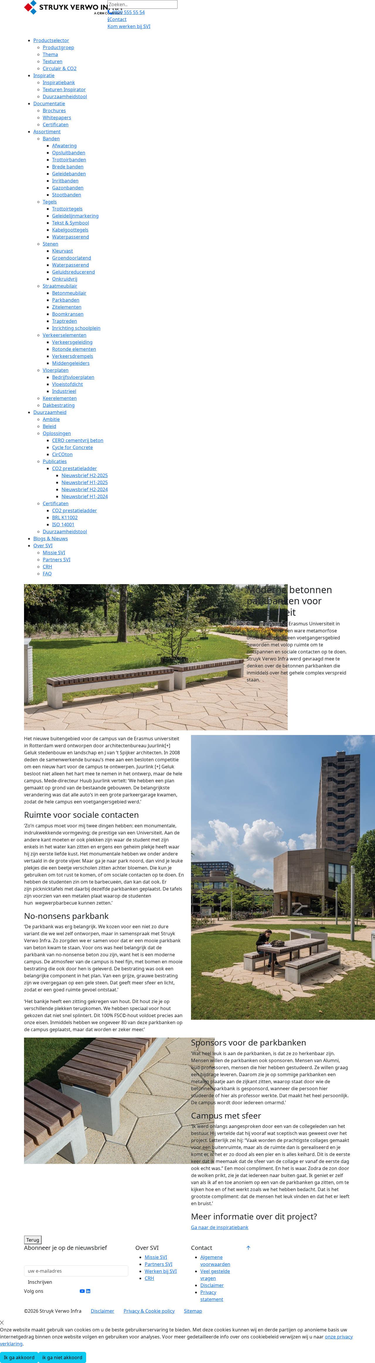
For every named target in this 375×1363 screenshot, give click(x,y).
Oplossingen (57, 433)
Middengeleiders (71, 363)
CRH (47, 566)
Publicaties (55, 461)
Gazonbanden (67, 187)
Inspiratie (43, 75)
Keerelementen (60, 398)
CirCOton (62, 454)
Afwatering (64, 145)
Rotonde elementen (74, 349)
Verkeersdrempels (72, 356)
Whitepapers (57, 117)
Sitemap (193, 1311)
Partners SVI (56, 559)
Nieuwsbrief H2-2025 (85, 475)
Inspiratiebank (59, 82)
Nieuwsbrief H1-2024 (85, 496)
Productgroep (58, 47)
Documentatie (49, 103)
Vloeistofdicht (67, 384)
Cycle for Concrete (72, 447)
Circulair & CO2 (59, 68)
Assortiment (47, 131)
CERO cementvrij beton (77, 440)
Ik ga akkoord (19, 1357)
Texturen (52, 61)
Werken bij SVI (161, 1271)
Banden (51, 138)
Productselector (51, 40)
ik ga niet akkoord (62, 1357)
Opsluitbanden (68, 152)
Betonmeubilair (69, 293)
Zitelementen (66, 307)
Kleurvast (62, 251)
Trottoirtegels (67, 209)
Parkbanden (65, 300)
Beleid (49, 426)
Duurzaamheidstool (65, 96)
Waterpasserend (70, 237)
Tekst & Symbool (70, 223)
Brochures (54, 110)
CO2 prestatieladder (74, 468)
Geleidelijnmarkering (75, 216)
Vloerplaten (56, 370)
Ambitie (51, 419)
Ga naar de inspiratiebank (219, 1227)
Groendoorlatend (71, 258)
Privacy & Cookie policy (149, 1311)
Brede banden (67, 166)
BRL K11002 (65, 517)
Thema (50, 54)
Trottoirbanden (69, 159)
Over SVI (42, 545)
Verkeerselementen (64, 335)
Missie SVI (54, 552)
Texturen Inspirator (64, 89)
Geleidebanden (69, 173)
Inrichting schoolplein (76, 328)
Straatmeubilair (60, 286)
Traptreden (64, 321)
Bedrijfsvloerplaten (73, 377)
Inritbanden (65, 180)
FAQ (47, 573)
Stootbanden (66, 194)
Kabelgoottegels (70, 230)
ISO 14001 (63, 524)
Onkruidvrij (64, 279)
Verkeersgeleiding (72, 342)
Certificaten (56, 124)
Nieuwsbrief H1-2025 (85, 482)
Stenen (50, 244)
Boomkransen (67, 314)
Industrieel (64, 391)
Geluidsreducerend (73, 272)
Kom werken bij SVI (129, 26)
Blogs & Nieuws (50, 538)
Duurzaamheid (50, 412)
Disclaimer (212, 1285)
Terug (32, 1240)
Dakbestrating (59, 405)
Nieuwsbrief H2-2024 (85, 489)
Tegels (50, 202)
